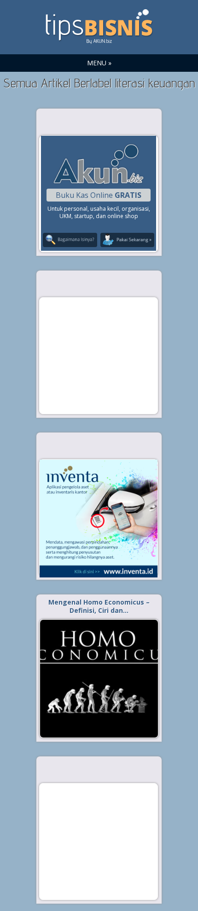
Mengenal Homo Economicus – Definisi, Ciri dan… (99, 606)
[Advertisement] (98, 355)
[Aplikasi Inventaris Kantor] (98, 518)
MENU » (99, 62)
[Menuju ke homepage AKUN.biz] (98, 182)
